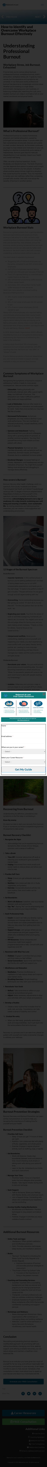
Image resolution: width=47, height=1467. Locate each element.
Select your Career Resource (12, 757)
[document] (23, 733)
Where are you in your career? (12, 747)
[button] (44, 694)
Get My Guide (23, 769)
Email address (6, 736)
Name (3, 726)
